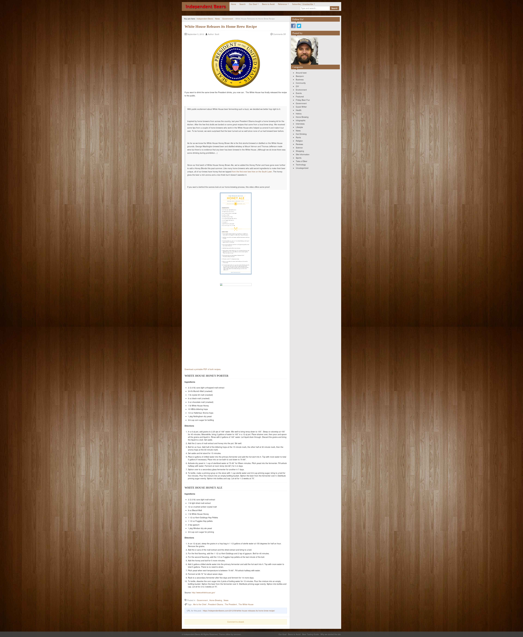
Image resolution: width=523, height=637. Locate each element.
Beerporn (300, 76)
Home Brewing (215, 600)
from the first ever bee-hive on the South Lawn (252, 171)
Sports (298, 157)
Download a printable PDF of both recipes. (203, 369)
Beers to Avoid (268, 4)
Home (233, 4)
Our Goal (253, 4)
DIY (297, 86)
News (217, 18)
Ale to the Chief (199, 604)
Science (299, 147)
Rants (298, 137)
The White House (245, 604)
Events (299, 93)
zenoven (237, 634)
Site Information (302, 154)
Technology (301, 164)
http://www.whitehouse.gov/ (203, 592)
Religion (299, 140)
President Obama (215, 604)
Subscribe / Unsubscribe (302, 4)
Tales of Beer (301, 161)
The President (231, 604)
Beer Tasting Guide (310, 634)
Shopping (300, 151)
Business (300, 79)
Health (298, 110)
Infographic (300, 120)
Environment (301, 89)
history (299, 113)
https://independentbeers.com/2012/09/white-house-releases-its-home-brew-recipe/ (239, 610)
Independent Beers (205, 18)
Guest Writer (301, 106)
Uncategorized (302, 168)
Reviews (299, 144)
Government (227, 18)
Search (242, 4)
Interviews (300, 123)
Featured (300, 96)
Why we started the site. (330, 634)
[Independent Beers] (206, 6)
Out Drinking (301, 134)
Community (301, 83)
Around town (301, 72)
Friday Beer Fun (303, 100)
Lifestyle (299, 127)
